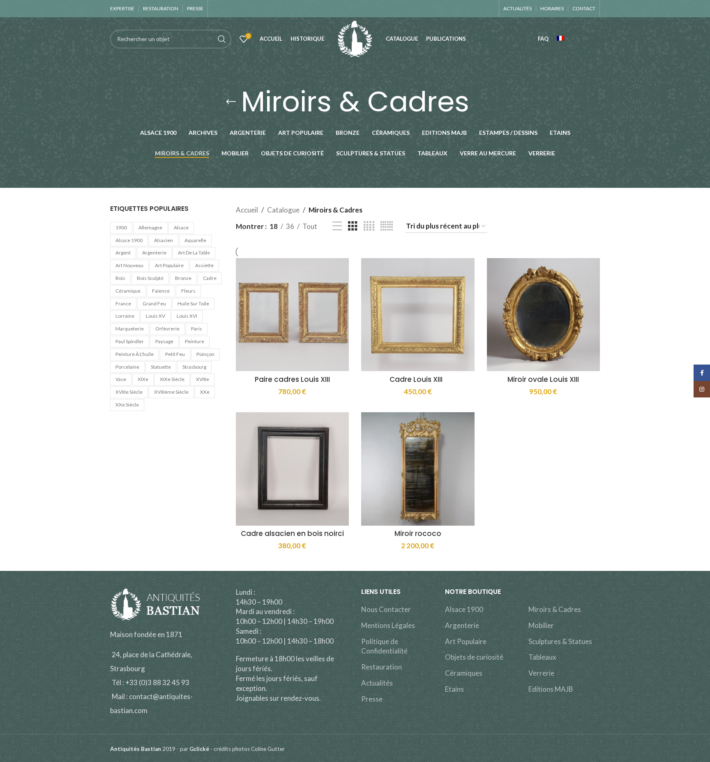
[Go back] (231, 102)
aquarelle (195, 240)
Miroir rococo (417, 533)
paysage (164, 341)
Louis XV (155, 316)
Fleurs (188, 291)
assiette (204, 265)
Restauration (381, 667)
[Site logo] (355, 38)
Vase (120, 379)
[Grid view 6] (386, 226)
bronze (183, 278)
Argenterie (462, 625)
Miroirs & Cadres (554, 609)
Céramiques (463, 673)
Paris (196, 329)
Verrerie (541, 673)
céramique (128, 291)
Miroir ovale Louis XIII (543, 379)
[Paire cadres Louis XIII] (292, 315)
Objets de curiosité (474, 657)
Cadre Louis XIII (418, 379)
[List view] (337, 226)
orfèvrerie (167, 329)
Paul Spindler (129, 341)
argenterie (154, 252)
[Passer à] (562, 39)
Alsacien (163, 240)
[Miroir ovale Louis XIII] (543, 315)
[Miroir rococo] (418, 469)
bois (120, 278)
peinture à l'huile (134, 354)
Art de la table (194, 252)
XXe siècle (127, 405)
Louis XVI (187, 316)
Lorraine (124, 316)
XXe (205, 392)
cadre (210, 278)
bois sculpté (150, 278)
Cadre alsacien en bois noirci (292, 533)
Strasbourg (194, 367)
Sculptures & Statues (560, 641)
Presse (372, 699)
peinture (194, 341)
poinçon (205, 354)
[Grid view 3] (352, 226)
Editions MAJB (550, 689)
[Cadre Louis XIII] (418, 315)
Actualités (377, 683)
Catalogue (283, 210)
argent (123, 252)
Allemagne (150, 227)
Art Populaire (465, 641)
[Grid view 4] (369, 226)
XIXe (143, 379)
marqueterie (129, 329)
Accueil (247, 210)
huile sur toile (193, 303)
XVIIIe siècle (129, 392)
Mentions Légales (388, 625)
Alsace (181, 227)
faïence (161, 291)
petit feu (175, 354)
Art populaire (169, 265)
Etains (454, 689)
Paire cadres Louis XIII (292, 379)
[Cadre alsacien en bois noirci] (292, 469)
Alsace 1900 (129, 240)
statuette (161, 367)
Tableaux (542, 657)
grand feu (154, 303)
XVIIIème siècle (171, 392)
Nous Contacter (386, 609)
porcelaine (127, 367)
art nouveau (129, 265)
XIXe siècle (172, 379)
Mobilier (541, 625)
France (123, 303)
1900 (121, 227)
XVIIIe (202, 379)
